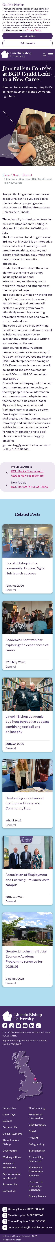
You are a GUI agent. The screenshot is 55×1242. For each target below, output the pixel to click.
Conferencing (37, 1108)
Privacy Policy (33, 30)
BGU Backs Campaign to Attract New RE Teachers (27, 473)
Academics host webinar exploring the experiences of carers (27, 645)
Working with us (11, 1157)
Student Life (9, 1127)
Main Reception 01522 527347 (25, 1215)
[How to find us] (27, 1075)
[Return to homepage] (16, 54)
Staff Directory (37, 1124)
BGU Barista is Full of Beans (29, 487)
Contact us (8, 1190)
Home (5, 174)
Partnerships (10, 1184)
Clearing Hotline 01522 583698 (25, 1209)
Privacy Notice (37, 1196)
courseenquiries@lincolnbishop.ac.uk (29, 1227)
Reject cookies (28, 43)
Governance (9, 1150)
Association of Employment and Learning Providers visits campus (27, 880)
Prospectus (9, 1108)
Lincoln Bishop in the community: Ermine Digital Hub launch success (25, 568)
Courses (7, 1120)
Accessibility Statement (36, 1159)
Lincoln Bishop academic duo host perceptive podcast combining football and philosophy (27, 724)
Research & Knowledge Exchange (35, 1185)
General (27, 174)
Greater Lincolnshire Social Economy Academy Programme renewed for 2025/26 (26, 959)
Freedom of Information (36, 1116)
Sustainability (37, 1150)
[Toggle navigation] (51, 55)
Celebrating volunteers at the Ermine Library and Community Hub (25, 803)
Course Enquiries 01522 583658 (26, 1221)
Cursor (17, 1239)
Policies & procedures (9, 1165)
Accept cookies (27, 36)
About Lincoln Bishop (10, 1142)
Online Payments (12, 1133)
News (16, 174)
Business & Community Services (36, 1171)
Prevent (33, 1137)
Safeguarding (36, 1144)
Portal (32, 1131)
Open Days (9, 1114)
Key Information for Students (11, 1175)
